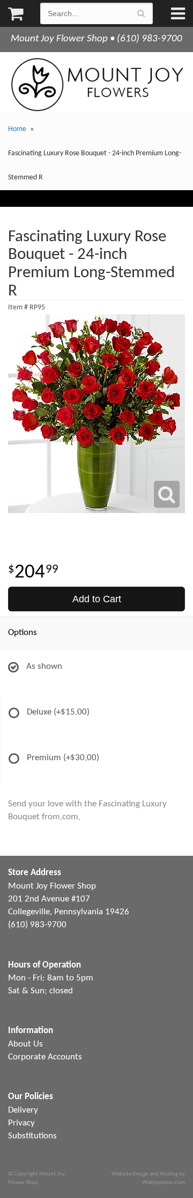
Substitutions (32, 1136)
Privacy (21, 1123)
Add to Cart (96, 599)
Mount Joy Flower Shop (96, 84)
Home (17, 129)
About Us (25, 1044)
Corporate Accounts (45, 1057)
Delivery (23, 1110)
